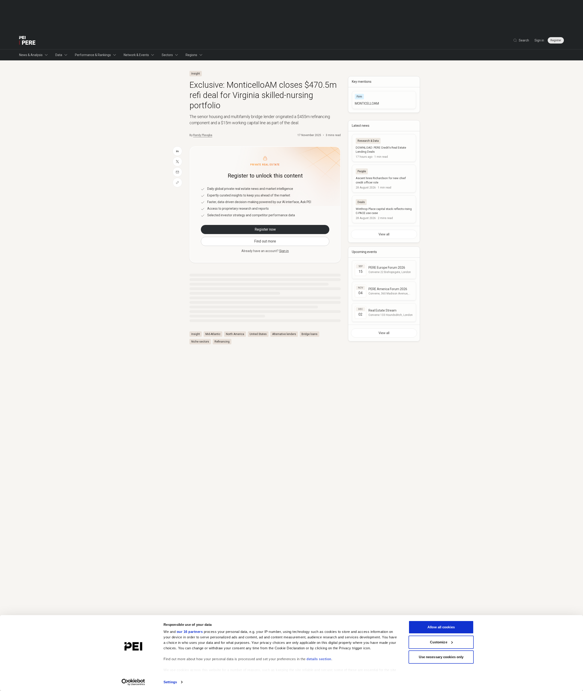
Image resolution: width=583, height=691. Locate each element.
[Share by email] (177, 172)
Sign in (539, 40)
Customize (438, 642)
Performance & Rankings (93, 55)
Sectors (167, 55)
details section (319, 659)
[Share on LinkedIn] (177, 151)
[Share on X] (177, 161)
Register (555, 40)
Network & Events (136, 55)
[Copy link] (177, 182)
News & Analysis (31, 55)
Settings (170, 682)
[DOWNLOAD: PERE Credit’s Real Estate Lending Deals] (384, 148)
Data (58, 55)
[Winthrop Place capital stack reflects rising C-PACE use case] (384, 209)
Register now (265, 229)
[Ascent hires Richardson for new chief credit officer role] (384, 178)
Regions (191, 55)
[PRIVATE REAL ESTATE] (27, 40)
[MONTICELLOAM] (384, 100)
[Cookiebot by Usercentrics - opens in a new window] (133, 682)
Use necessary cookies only (441, 657)
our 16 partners (190, 632)
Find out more (265, 241)
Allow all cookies (441, 627)
